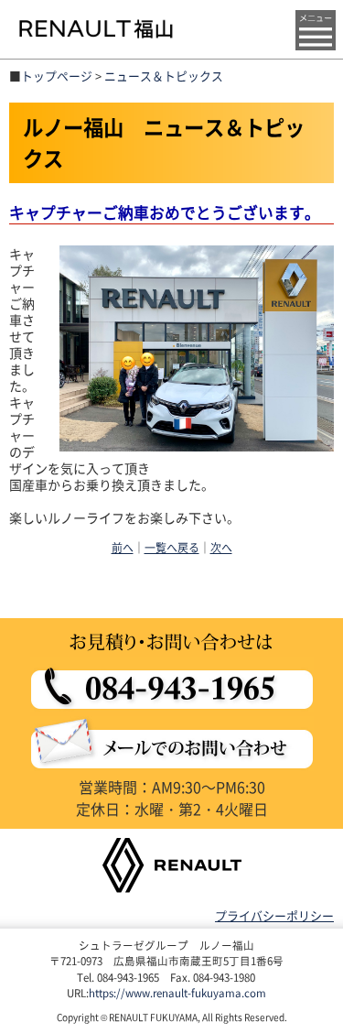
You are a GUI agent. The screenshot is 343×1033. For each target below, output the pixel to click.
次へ (221, 547)
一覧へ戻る (172, 547)
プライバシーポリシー (274, 915)
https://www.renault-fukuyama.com (177, 993)
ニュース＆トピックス (163, 75)
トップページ (56, 75)
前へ (123, 547)
